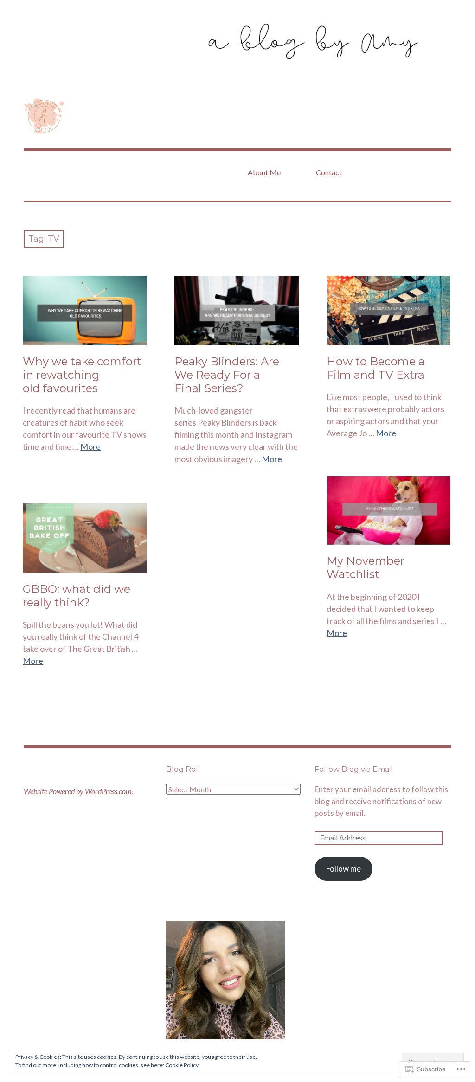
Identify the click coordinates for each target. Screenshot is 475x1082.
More (90, 446)
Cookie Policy (182, 1065)
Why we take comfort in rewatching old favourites (82, 375)
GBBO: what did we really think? (76, 595)
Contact (329, 172)
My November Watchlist (365, 567)
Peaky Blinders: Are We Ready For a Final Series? (226, 375)
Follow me (343, 868)
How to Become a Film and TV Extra (376, 368)
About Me (264, 172)
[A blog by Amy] (237, 41)
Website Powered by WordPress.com (78, 791)
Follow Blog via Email (354, 769)
